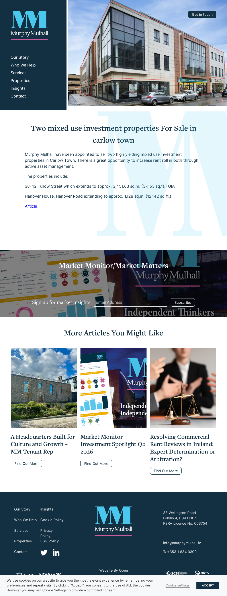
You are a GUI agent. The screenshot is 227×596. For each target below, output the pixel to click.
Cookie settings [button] (178, 585)
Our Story (20, 57)
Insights (18, 88)
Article (31, 206)
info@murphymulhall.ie (182, 543)
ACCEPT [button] (208, 585)
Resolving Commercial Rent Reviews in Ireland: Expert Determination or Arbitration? (182, 447)
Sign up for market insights (61, 302)
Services (18, 72)
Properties (20, 80)
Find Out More (26, 463)
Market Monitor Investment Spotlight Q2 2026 (112, 443)
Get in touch (202, 14)
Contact (18, 96)
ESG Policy (49, 541)
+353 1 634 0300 (182, 551)
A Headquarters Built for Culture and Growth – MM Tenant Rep (43, 443)
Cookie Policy (52, 520)
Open (123, 570)
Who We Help (23, 65)
